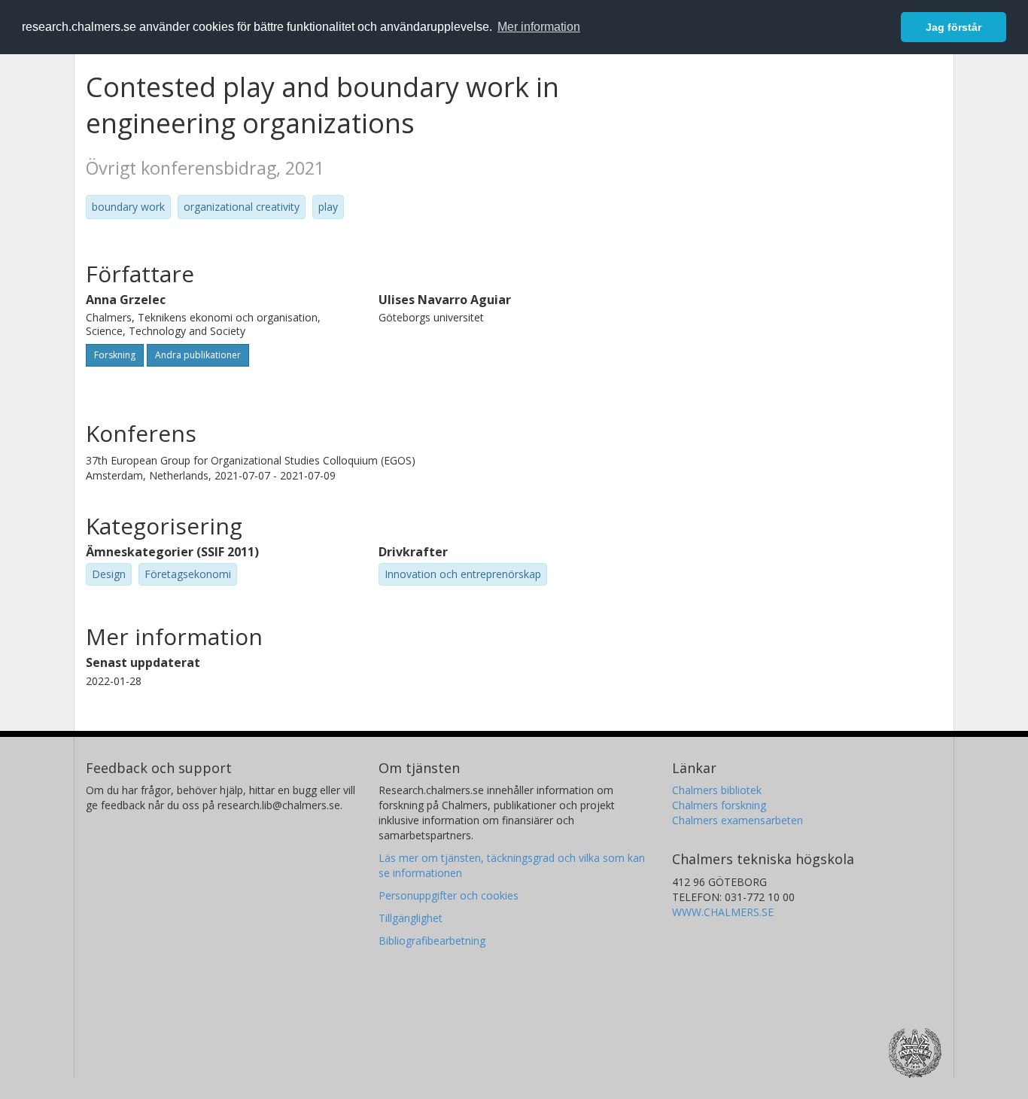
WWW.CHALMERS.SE (723, 912)
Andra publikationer (198, 355)
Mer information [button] (538, 26)
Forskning (114, 355)
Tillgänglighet (411, 918)
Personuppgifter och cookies (449, 895)
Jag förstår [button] (953, 27)
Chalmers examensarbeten (737, 820)
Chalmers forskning (719, 805)
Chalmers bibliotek (717, 790)
